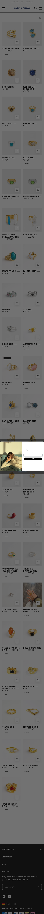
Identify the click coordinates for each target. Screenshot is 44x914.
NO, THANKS (33, 462)
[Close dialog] (42, 443)
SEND (32, 458)
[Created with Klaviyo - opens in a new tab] (22, 471)
